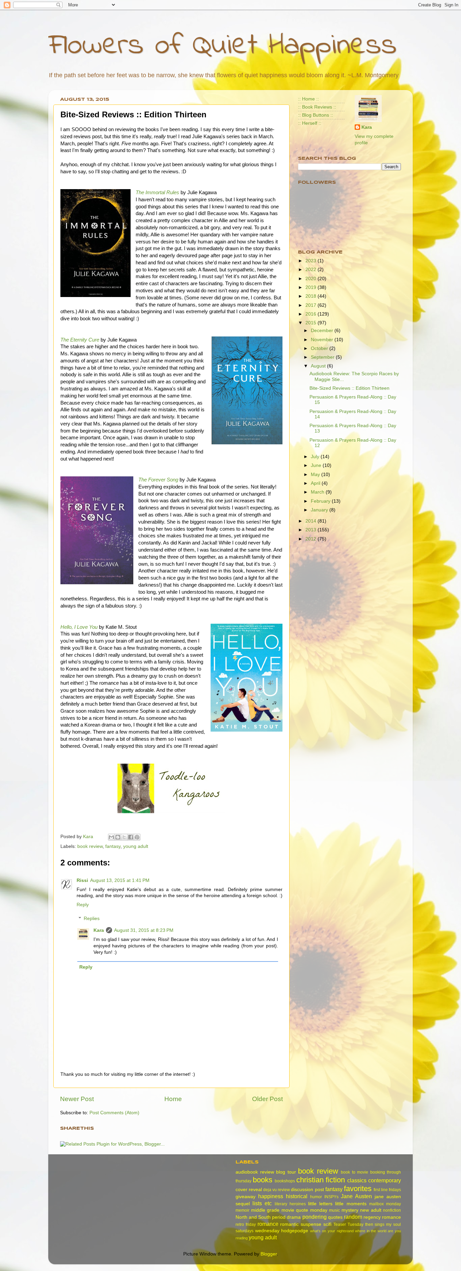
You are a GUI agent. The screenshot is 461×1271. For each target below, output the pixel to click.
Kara (98, 930)
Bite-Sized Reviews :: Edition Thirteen (349, 388)
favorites (358, 1188)
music (334, 1210)
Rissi (82, 880)
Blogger (269, 1254)
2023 (311, 260)
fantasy (112, 846)
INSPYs (331, 1196)
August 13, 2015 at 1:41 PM (120, 880)
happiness (270, 1196)
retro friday (246, 1224)
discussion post (307, 1189)
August (319, 365)
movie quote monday (304, 1210)
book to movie (354, 1172)
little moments (350, 1203)
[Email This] (111, 837)
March (318, 492)
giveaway (245, 1196)
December (322, 330)
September (323, 357)
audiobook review (255, 1172)
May (316, 474)
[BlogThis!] (117, 837)
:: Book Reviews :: (317, 107)
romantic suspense (300, 1224)
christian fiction (320, 1180)
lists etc (262, 1203)
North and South (253, 1217)
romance (267, 1224)
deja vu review (276, 1189)
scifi (327, 1224)
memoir (242, 1210)
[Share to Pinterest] (137, 837)
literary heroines (290, 1204)
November (322, 339)
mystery (350, 1210)
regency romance (382, 1217)
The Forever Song (158, 479)
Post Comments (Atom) (114, 1112)
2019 (311, 287)
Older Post (267, 1098)
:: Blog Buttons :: (315, 115)
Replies (92, 918)
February (321, 501)
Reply (83, 904)
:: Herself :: (309, 123)
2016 (311, 314)
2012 (311, 538)
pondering (314, 1217)
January (320, 509)
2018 (311, 296)
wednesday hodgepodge (281, 1230)
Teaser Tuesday (348, 1224)
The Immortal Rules (157, 192)
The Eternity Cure (79, 340)
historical (296, 1196)
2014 (311, 521)
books (262, 1180)
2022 (311, 269)
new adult (370, 1210)
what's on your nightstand (332, 1231)
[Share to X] (124, 837)
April (316, 483)
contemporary (384, 1180)
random (353, 1217)
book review (90, 846)
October (320, 348)
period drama (286, 1217)
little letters (320, 1203)
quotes (335, 1217)
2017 (311, 305)
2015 (311, 322)
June (317, 465)
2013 (311, 529)
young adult (135, 846)
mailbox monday (385, 1204)
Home (173, 1098)
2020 (311, 278)
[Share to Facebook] (130, 837)
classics (357, 1180)
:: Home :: (308, 98)
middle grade (265, 1210)
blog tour (286, 1172)
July (316, 456)
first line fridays (387, 1189)
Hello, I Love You (79, 627)
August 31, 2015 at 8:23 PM (143, 930)
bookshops (285, 1181)
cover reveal (249, 1189)
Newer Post (77, 1098)
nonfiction (392, 1210)
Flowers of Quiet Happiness (222, 46)
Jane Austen (356, 1196)
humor (316, 1196)
